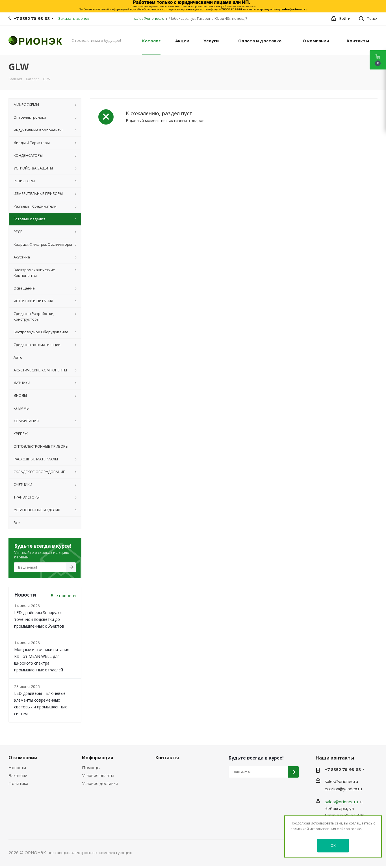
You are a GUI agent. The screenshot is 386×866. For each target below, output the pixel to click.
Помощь (91, 767)
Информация (97, 757)
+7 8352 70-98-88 (32, 18)
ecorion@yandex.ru (343, 788)
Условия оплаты (98, 775)
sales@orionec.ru (149, 18)
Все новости (63, 595)
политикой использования (313, 828)
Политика (18, 783)
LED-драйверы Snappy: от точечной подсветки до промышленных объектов (39, 619)
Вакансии (17, 775)
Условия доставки (100, 783)
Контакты (167, 757)
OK (333, 845)
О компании (22, 757)
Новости (17, 767)
